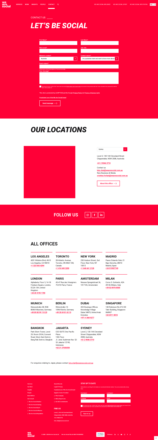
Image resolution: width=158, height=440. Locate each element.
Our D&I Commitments (62, 401)
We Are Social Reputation (138, 4)
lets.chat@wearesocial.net (61, 420)
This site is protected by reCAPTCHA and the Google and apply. (69, 93)
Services (19, 4)
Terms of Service (90, 93)
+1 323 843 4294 (37, 266)
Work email (43, 47)
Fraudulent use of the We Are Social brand (52, 97)
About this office (106, 183)
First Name (43, 40)
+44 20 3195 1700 (38, 293)
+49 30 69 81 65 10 (63, 312)
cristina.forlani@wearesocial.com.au (112, 176)
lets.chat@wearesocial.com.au (110, 170)
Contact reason (86, 55)
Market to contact (45, 55)
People (43, 4)
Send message (48, 103)
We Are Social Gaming (35, 404)
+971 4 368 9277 (87, 318)
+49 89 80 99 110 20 (39, 312)
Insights (35, 4)
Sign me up (86, 413)
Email (108, 398)
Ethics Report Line (61, 398)
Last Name (84, 40)
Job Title (83, 47)
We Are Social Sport (120, 4)
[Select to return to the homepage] (5, 4)
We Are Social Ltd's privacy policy (115, 405)
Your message (44, 71)
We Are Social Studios (35, 401)
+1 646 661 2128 (87, 268)
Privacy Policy (77, 93)
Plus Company (59, 395)
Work (27, 4)
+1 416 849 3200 (62, 268)
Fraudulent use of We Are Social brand (64, 390)
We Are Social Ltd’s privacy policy (73, 86)
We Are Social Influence (102, 4)
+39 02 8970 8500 (113, 288)
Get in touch (30, 398)
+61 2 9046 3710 (103, 163)
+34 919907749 (112, 268)
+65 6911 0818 (112, 315)
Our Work (29, 386)
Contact (51, 4)
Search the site (58, 384)
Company (83, 398)
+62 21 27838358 (63, 348)
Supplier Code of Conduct (61, 392)
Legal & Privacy (58, 386)
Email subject (44, 63)
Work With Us (31, 395)
